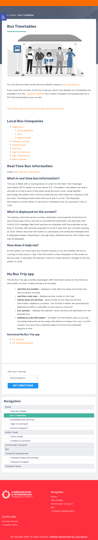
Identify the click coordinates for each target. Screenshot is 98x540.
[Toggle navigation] (1, 3)
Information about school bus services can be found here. (35, 108)
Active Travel (11, 432)
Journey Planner (10, 521)
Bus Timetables (18, 415)
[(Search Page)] (95, 3)
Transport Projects (19, 462)
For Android (18, 339)
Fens (19, 134)
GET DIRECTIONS (23, 385)
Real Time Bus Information (27, 172)
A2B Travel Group (21, 155)
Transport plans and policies (24, 457)
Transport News (13, 466)
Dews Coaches (19, 159)
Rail (7, 449)
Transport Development (16, 453)
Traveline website (35, 94)
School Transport (18, 428)
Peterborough (24, 137)
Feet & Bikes (57, 500)
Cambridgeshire (25, 130)
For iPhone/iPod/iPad (22, 343)
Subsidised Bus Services (22, 419)
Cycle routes (16, 436)
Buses (13, 15)
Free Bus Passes (18, 411)
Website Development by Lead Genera (68, 537)
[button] (3, 17)
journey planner (71, 84)
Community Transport (16, 445)
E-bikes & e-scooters (20, 441)
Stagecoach (17, 127)
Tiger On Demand (20, 152)
